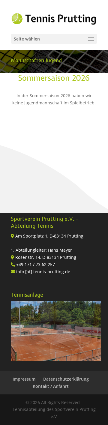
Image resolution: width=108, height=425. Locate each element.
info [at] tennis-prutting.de (43, 271)
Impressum (24, 379)
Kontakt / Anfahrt (51, 386)
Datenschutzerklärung (66, 379)
